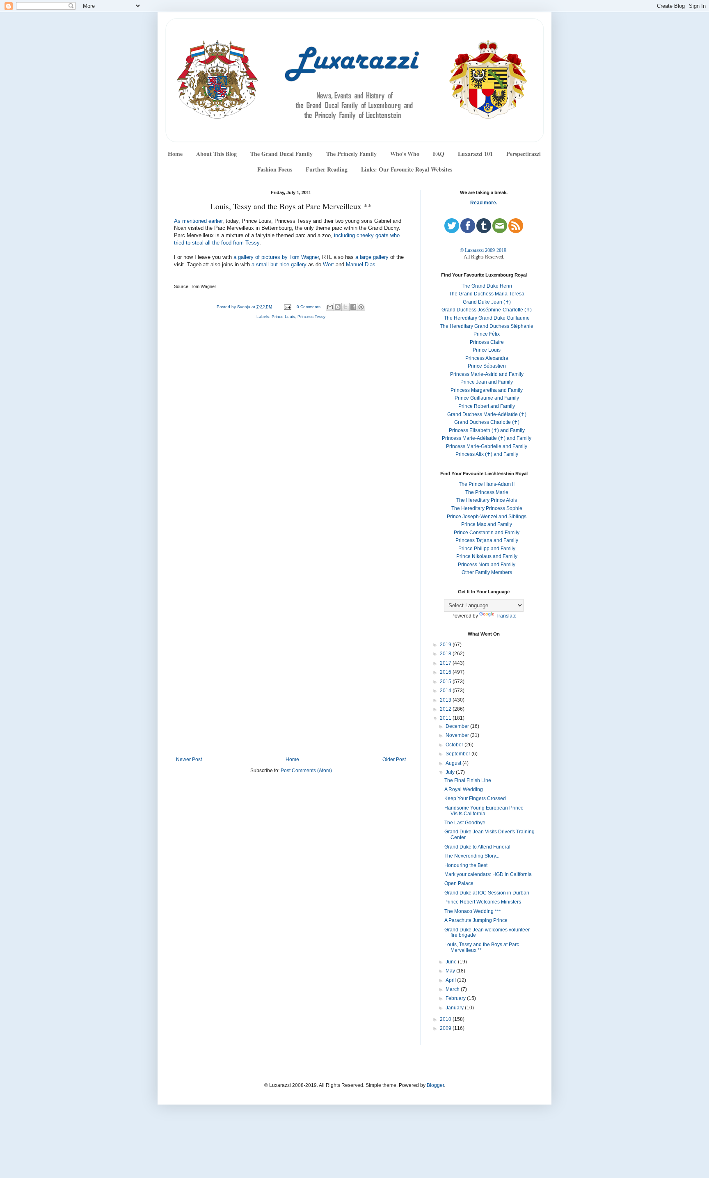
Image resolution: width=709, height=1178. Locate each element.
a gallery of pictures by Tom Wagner (276, 257)
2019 (446, 644)
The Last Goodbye (464, 822)
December (458, 726)
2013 (446, 700)
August (454, 763)
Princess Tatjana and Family (486, 540)
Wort (328, 265)
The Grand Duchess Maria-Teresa (486, 293)
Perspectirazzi (523, 153)
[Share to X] (345, 307)
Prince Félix (486, 334)
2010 (446, 1019)
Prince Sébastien (487, 366)
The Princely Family (351, 153)
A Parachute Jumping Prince (476, 920)
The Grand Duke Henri (487, 286)
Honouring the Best (465, 865)
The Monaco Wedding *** (472, 911)
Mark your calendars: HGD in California (488, 874)
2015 (446, 681)
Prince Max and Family (486, 524)
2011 (446, 718)
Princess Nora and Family (486, 564)
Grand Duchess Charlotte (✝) (486, 422)
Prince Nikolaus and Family (486, 556)
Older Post (394, 759)
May (451, 970)
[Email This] (330, 307)
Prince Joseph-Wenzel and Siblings (486, 516)
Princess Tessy (311, 316)
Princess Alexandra (486, 358)
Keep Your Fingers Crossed (475, 798)
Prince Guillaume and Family (487, 398)
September (458, 753)
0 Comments (308, 306)
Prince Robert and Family (486, 406)
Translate (506, 615)
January (455, 1007)
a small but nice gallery (279, 265)
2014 (446, 690)
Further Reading (327, 169)
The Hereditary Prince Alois (486, 500)
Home (175, 153)
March (453, 989)
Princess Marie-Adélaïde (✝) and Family (486, 438)
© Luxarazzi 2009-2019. (484, 250)
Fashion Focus (274, 169)
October (455, 744)
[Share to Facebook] (353, 307)
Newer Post (189, 759)
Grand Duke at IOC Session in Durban (486, 892)
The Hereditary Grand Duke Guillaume (487, 318)
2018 (446, 653)
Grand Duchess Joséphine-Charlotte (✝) (486, 309)
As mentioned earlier (198, 221)
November (458, 735)
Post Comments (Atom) (306, 770)
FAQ (438, 153)
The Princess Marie (486, 492)
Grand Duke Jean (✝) (487, 302)
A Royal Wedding (463, 789)
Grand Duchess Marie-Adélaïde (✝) (486, 414)
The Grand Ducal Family (281, 153)
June (452, 961)
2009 (446, 1028)
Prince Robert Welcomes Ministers (482, 901)
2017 (446, 663)
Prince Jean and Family (486, 382)
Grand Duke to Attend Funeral (477, 846)
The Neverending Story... (471, 855)
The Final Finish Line (467, 780)
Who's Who (404, 153)
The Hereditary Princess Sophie (486, 508)
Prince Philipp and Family (486, 548)
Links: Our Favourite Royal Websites (406, 169)
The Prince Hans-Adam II (487, 484)
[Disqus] (291, 435)
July (451, 772)
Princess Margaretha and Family (487, 390)
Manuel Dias (360, 265)
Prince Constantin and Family (486, 532)
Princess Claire (487, 342)
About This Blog (216, 153)
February (456, 998)
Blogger (435, 1085)
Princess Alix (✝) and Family (486, 454)
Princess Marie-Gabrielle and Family (486, 446)
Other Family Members (487, 572)
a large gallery (372, 257)
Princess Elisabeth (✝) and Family (487, 430)
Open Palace (458, 883)
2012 (446, 709)
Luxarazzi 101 (475, 153)
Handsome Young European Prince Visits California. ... (484, 810)
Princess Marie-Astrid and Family (487, 374)
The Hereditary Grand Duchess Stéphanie (486, 326)
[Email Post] (287, 306)
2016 (446, 672)
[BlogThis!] (338, 307)
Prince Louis (283, 316)
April (451, 980)
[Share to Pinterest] (361, 307)
